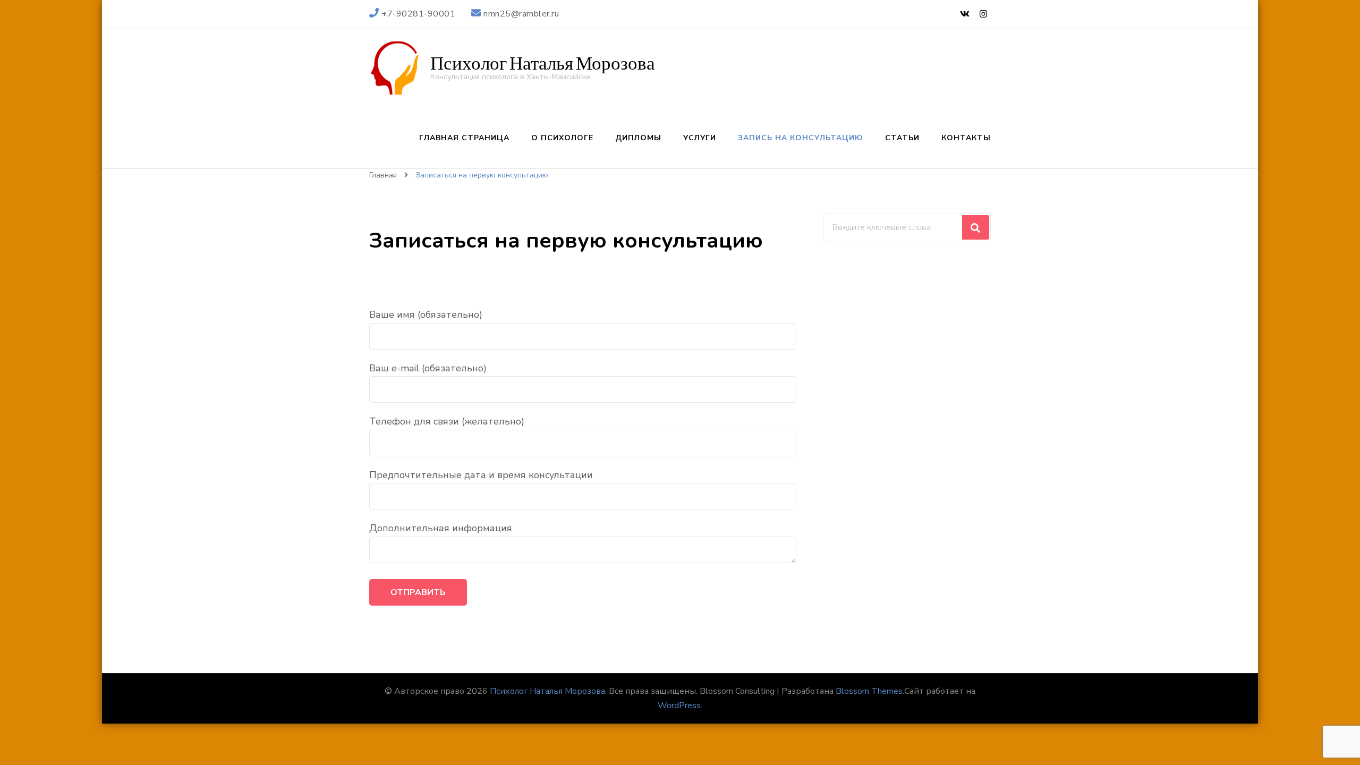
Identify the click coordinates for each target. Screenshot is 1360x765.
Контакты (966, 138)
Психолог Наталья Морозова (542, 63)
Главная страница (464, 138)
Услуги (699, 138)
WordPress (679, 705)
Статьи (902, 138)
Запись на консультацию (800, 138)
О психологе (562, 138)
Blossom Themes (869, 691)
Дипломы (638, 138)
